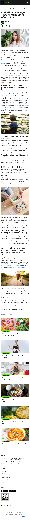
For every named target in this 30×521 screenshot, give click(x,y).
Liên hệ (3, 473)
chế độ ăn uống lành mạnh (8, 263)
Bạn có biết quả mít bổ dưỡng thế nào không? (13, 422)
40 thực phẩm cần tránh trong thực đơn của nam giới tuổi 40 (14, 334)
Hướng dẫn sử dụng (6, 471)
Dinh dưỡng (22, 8)
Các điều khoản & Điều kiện (8, 481)
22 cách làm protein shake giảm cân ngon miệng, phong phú (14, 378)
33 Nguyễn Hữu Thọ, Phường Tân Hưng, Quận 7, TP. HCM (18, 459)
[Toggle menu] (27, 2)
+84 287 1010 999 (14, 463)
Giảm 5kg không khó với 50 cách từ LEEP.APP (13, 356)
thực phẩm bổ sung (18, 93)
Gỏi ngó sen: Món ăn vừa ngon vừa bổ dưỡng (13, 400)
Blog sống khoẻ (13, 8)
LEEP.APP (7, 21)
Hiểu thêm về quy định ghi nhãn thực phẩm (12, 107)
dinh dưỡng (8, 309)
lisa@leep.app (13, 465)
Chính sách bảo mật (6, 482)
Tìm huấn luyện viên (6, 479)
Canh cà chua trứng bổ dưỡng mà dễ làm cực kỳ (14, 444)
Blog (2, 475)
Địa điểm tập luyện (6, 477)
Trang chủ (3, 8)
